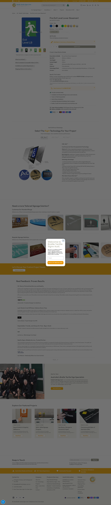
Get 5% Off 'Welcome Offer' (55, 262)
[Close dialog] (63, 240)
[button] (3, 502)
